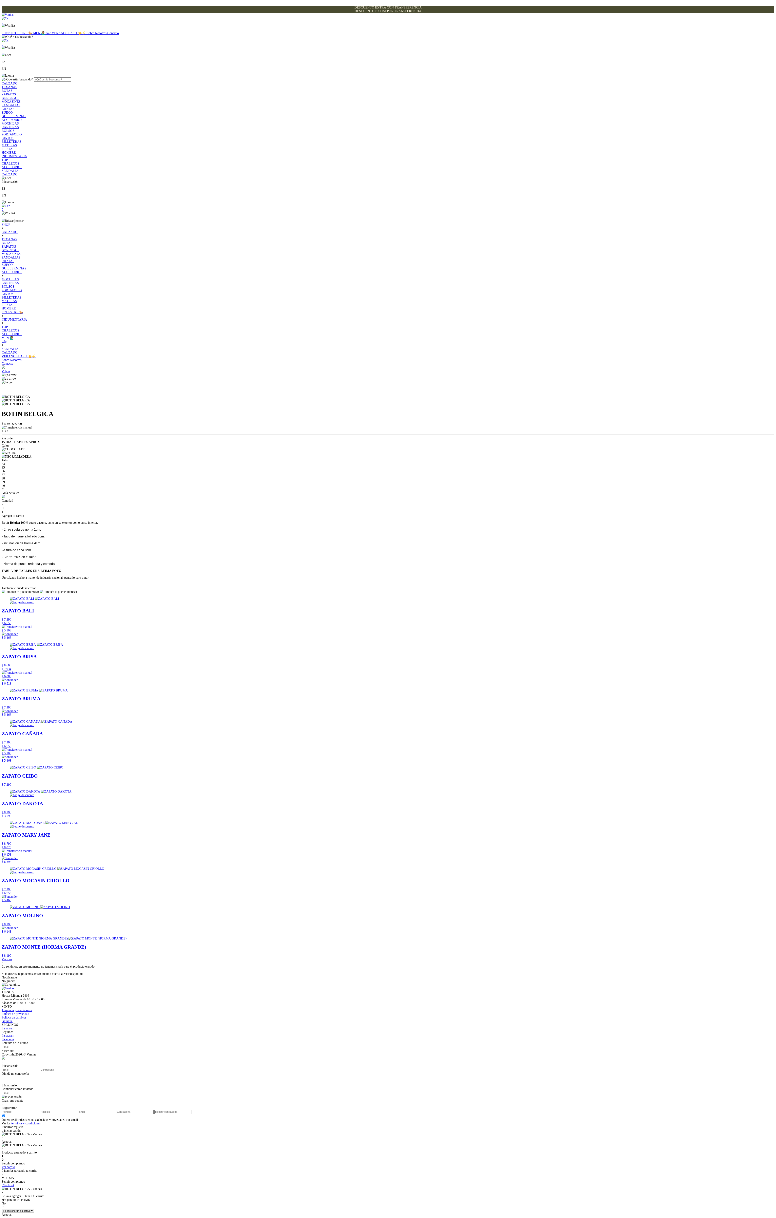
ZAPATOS (9, 94)
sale (49, 33)
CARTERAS (10, 127)
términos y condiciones (26, 1123)
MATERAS (9, 145)
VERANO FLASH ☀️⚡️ (69, 33)
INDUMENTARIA (14, 156)
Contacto (113, 33)
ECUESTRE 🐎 (22, 33)
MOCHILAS (10, 123)
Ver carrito (8, 1167)
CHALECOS (10, 163)
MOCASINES (11, 101)
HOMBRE (9, 152)
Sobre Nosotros (97, 33)
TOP (5, 159)
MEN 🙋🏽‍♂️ (39, 33)
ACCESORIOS (12, 119)
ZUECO (7, 112)
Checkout (8, 1185)
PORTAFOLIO (12, 134)
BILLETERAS (11, 141)
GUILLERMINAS (14, 116)
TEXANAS (9, 87)
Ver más (7, 959)
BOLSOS (8, 130)
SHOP (6, 33)
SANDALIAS (11, 105)
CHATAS (8, 109)
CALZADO (10, 83)
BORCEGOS (10, 98)
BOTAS (7, 90)
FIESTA (7, 149)
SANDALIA (10, 170)
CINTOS (8, 138)
